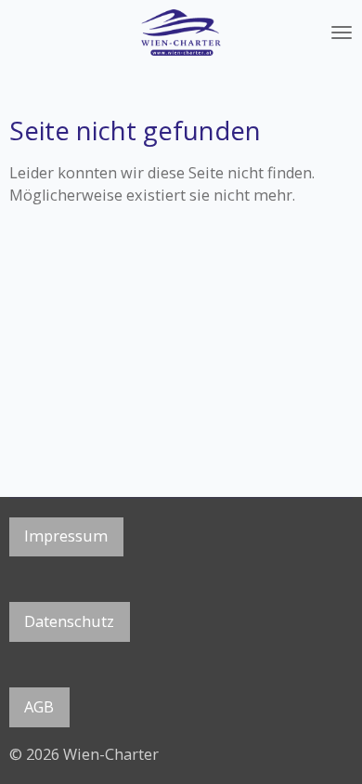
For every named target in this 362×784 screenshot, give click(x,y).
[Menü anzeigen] (341, 32)
